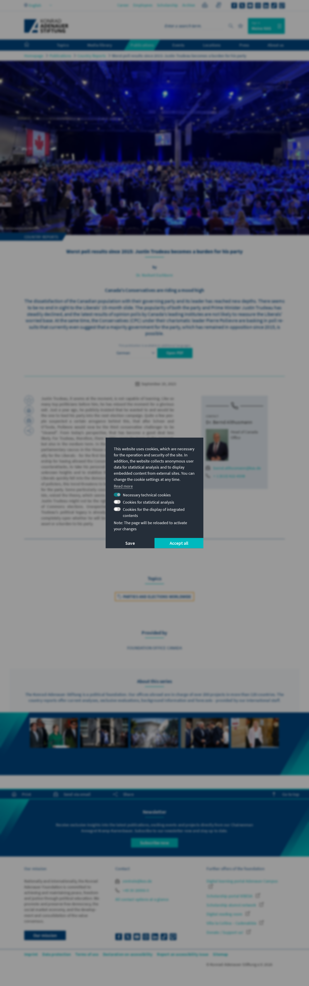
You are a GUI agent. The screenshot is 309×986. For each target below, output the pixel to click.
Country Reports (91, 55)
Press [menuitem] (244, 45)
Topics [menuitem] (63, 45)
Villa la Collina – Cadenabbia (232, 923)
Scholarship (167, 5)
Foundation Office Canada (154, 647)
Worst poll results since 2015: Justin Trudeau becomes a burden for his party (179, 55)
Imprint (31, 954)
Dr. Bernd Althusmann (229, 422)
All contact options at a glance (142, 899)
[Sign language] (218, 5)
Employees (142, 5)
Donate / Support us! (225, 932)
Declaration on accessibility (128, 954)
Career (123, 5)
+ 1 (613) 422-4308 (229, 476)
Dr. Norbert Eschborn (154, 275)
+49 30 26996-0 (135, 890)
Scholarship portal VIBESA (230, 896)
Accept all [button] (179, 543)
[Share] (28, 430)
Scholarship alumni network (232, 905)
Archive (188, 5)
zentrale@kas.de (137, 881)
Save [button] (130, 543)
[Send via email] (28, 420)
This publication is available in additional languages (154, 345)
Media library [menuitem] (99, 45)
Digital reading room (225, 914)
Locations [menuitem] (212, 45)
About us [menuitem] (276, 45)
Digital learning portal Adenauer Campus (242, 881)
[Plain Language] (205, 5)
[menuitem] (31, 45)
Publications (60, 55)
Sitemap (220, 954)
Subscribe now (154, 842)
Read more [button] (123, 485)
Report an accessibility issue (182, 954)
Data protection (56, 954)
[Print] (28, 410)
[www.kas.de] (46, 26)
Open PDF (175, 352)
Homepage (33, 55)
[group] (54, 741)
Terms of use (86, 954)
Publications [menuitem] (142, 45)
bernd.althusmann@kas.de (237, 468)
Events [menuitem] (178, 45)
